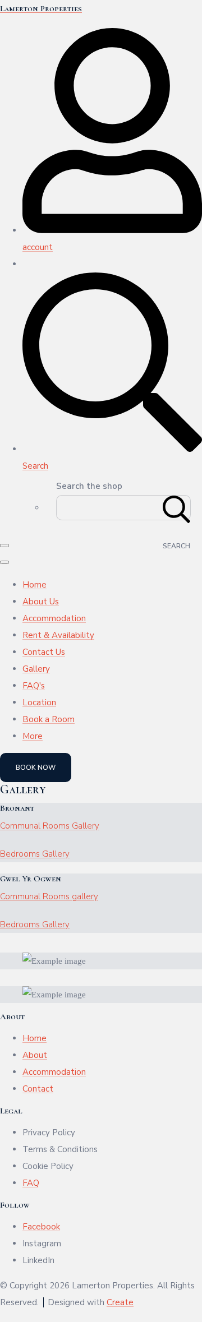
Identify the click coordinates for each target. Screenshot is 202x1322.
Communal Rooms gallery (49, 896)
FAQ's (33, 685)
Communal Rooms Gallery (49, 825)
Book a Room (48, 719)
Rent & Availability (58, 635)
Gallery (36, 668)
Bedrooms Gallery (35, 853)
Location (39, 702)
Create (120, 1302)
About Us (40, 601)
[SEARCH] (177, 507)
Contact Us (43, 652)
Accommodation (54, 618)
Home (34, 584)
